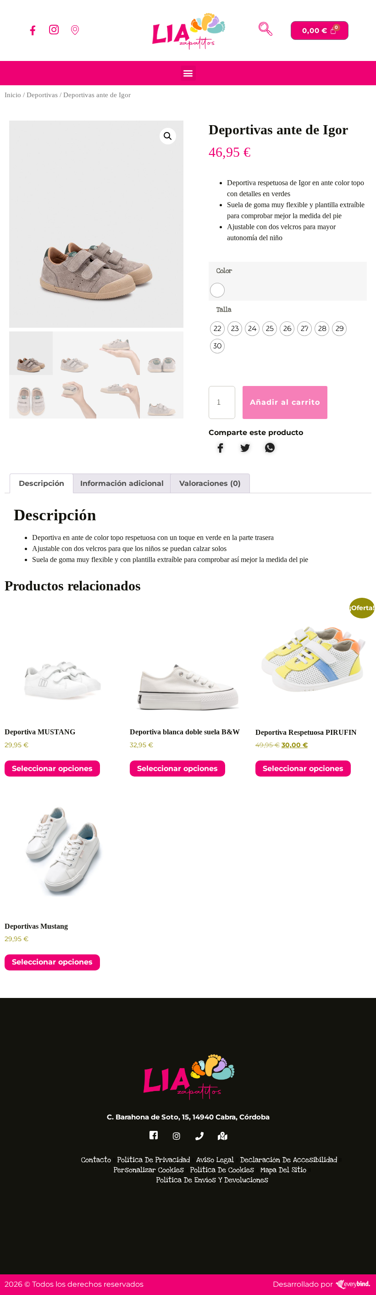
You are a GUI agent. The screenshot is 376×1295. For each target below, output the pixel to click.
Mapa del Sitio (283, 1169)
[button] (265, 30)
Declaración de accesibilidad (288, 1159)
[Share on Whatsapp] (269, 448)
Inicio (13, 95)
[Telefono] (199, 1136)
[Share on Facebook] (220, 448)
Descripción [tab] (41, 483)
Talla (224, 309)
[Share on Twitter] (245, 448)
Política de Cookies (222, 1169)
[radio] (217, 290)
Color (224, 270)
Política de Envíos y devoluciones (212, 1180)
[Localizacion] (75, 30)
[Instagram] (54, 30)
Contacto (96, 1159)
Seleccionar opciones (52, 768)
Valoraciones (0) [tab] (210, 483)
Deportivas (42, 95)
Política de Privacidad (153, 1159)
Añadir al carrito (285, 402)
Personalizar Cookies (149, 1169)
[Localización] (222, 1136)
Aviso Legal (215, 1159)
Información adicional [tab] (122, 483)
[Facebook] (32, 30)
